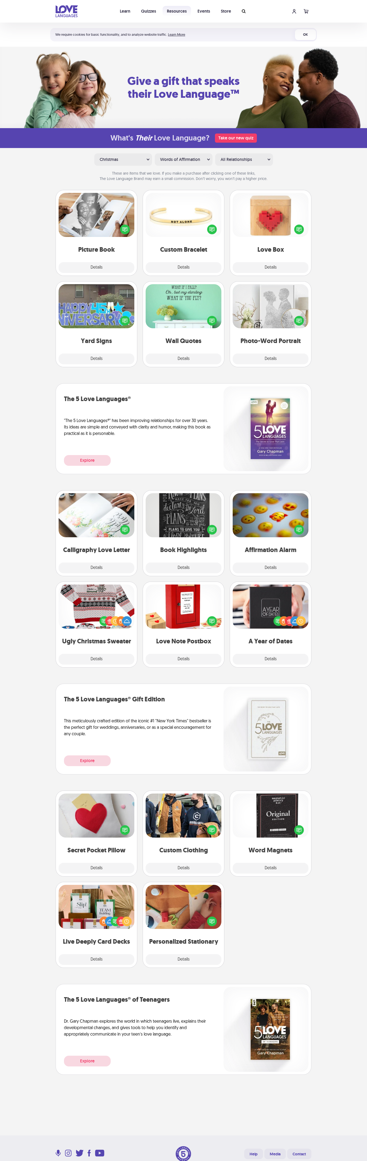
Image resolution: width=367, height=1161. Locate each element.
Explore (87, 460)
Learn (125, 11)
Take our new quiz (235, 138)
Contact (299, 1154)
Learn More (176, 34)
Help (254, 1154)
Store (226, 11)
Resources (177, 11)
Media (275, 1154)
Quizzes (148, 11)
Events (203, 11)
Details (97, 267)
